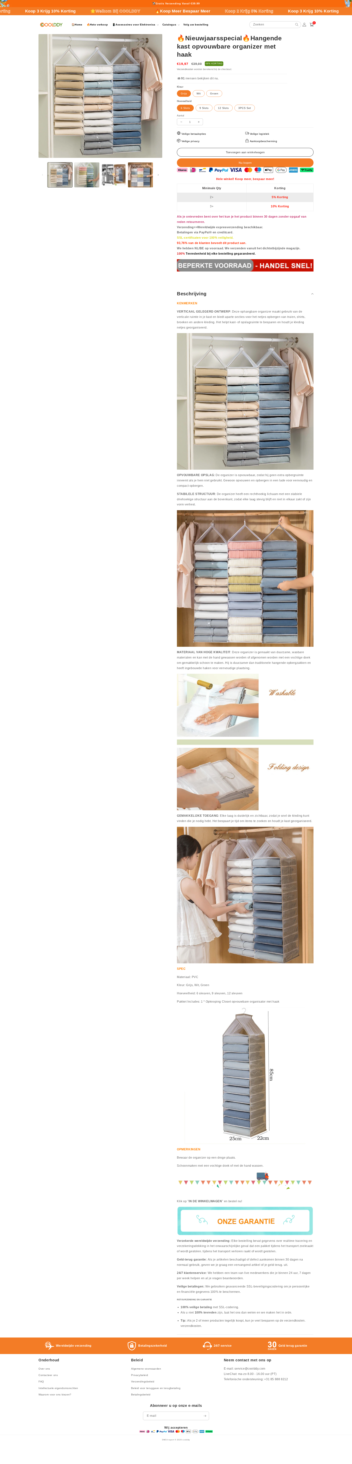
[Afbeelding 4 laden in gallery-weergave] (140, 174)
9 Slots (204, 108)
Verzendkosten (185, 69)
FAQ (41, 1381)
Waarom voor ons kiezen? (54, 1394)
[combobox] (275, 24)
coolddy (186, 1440)
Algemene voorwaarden (146, 1368)
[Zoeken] (297, 24)
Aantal (180, 115)
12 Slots (223, 108)
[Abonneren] (205, 1416)
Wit (199, 93)
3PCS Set (244, 108)
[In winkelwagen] (245, 152)
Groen (214, 93)
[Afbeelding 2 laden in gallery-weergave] (86, 174)
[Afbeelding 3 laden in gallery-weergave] (113, 174)
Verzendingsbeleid (142, 1381)
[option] (176, 3)
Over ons (44, 1368)
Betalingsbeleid (140, 1394)
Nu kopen (245, 162)
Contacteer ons (48, 1375)
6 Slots (185, 108)
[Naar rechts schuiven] (158, 175)
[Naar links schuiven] (42, 175)
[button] (135, 24)
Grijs (184, 93)
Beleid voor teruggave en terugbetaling (155, 1388)
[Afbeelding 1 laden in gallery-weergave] (59, 174)
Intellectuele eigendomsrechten (58, 1388)
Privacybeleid (139, 1375)
